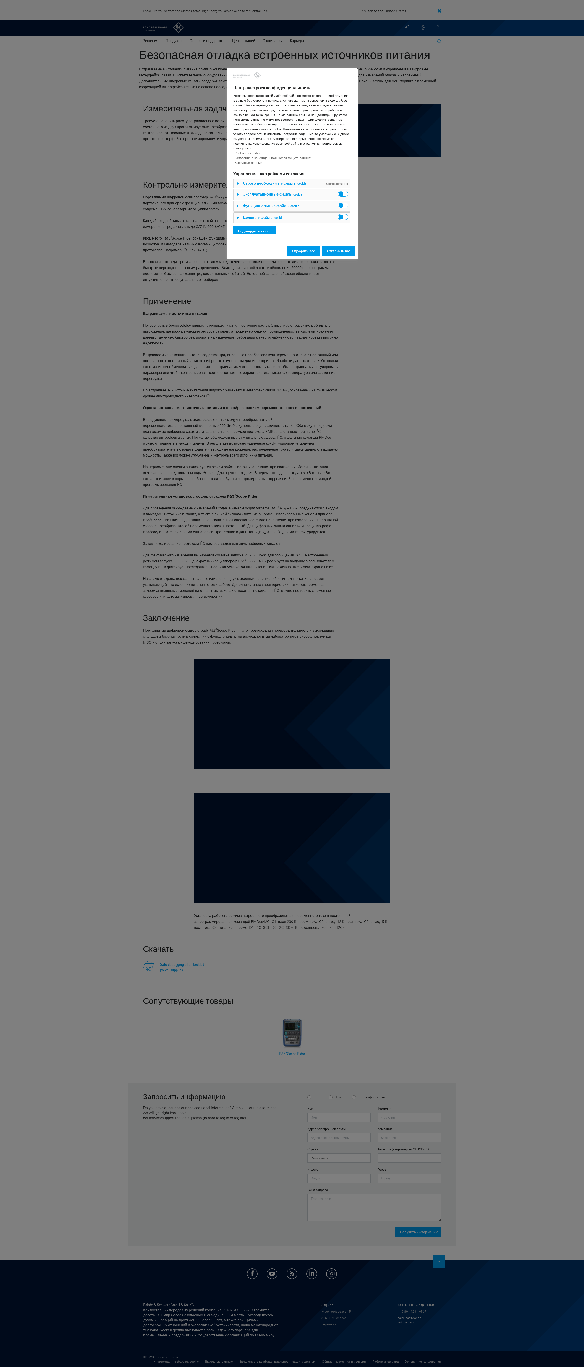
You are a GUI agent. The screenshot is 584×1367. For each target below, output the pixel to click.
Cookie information (248, 153)
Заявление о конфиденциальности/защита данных (273, 158)
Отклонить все (339, 251)
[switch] (343, 194)
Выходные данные (248, 162)
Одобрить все (303, 251)
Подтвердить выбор (254, 231)
